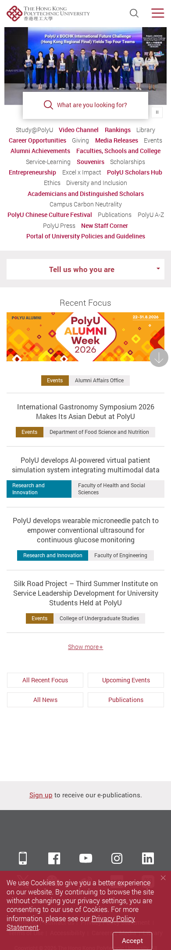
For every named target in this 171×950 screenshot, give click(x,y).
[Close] (163, 878)
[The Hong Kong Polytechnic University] (48, 13)
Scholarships (127, 162)
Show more (83, 647)
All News (45, 699)
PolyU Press (59, 226)
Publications (115, 215)
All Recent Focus (45, 680)
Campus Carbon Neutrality (86, 204)
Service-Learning (48, 162)
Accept (132, 940)
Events (153, 140)
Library (145, 130)
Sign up (41, 795)
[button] (85, 419)
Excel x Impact (81, 172)
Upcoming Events (126, 680)
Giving (80, 140)
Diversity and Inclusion (96, 183)
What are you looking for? (92, 105)
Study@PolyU (34, 130)
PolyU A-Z (151, 215)
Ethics (52, 183)
